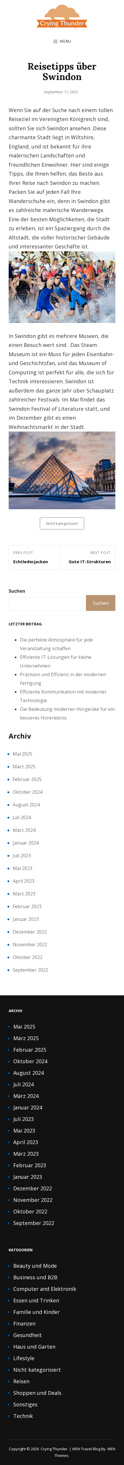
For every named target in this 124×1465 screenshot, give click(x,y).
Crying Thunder (54, 1448)
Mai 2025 (22, 754)
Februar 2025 (27, 779)
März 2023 (24, 893)
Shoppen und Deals (37, 1392)
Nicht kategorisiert (62, 523)
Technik (23, 1415)
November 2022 (30, 944)
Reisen (21, 1381)
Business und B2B (35, 1277)
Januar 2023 (26, 919)
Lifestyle (23, 1358)
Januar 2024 (26, 843)
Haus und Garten (34, 1346)
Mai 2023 (22, 868)
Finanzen (24, 1323)
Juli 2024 (22, 817)
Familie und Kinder (36, 1311)
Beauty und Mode (35, 1265)
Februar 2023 (27, 906)
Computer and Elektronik (44, 1288)
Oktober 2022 (27, 957)
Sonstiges (25, 1404)
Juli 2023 (22, 855)
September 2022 (30, 970)
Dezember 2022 (30, 932)
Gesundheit (27, 1335)
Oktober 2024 (27, 792)
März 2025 (24, 766)
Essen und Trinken (36, 1300)
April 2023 (23, 881)
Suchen (17, 591)
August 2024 (26, 805)
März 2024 (24, 830)
